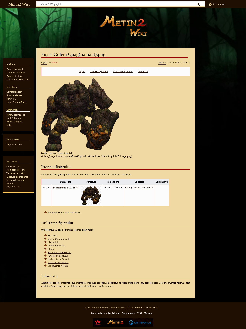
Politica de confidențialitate (105, 313)
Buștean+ (52, 235)
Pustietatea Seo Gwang (59, 252)
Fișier (82, 71)
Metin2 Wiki (19, 4)
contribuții (147, 187)
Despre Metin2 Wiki (132, 313)
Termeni (148, 313)
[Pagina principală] (123, 26)
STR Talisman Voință (58, 262)
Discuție (136, 187)
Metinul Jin (53, 242)
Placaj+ (51, 248)
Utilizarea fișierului (123, 71)
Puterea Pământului (58, 255)
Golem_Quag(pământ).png (54, 156)
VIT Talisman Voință (58, 265)
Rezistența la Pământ (58, 259)
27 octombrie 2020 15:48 (66, 187)
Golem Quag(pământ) (59, 238)
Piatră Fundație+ (56, 245)
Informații (143, 71)
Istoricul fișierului (99, 71)
